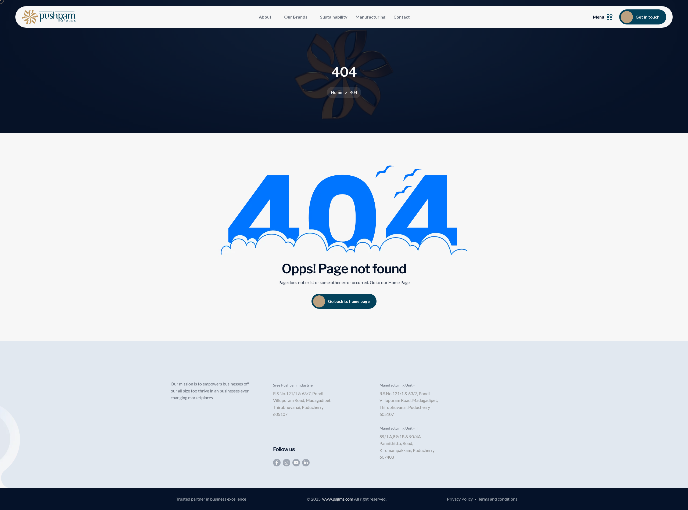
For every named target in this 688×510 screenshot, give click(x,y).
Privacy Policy (460, 498)
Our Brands (295, 16)
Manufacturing (370, 16)
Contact (401, 16)
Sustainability (333, 16)
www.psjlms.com (337, 498)
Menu (598, 16)
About (265, 16)
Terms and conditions (497, 498)
